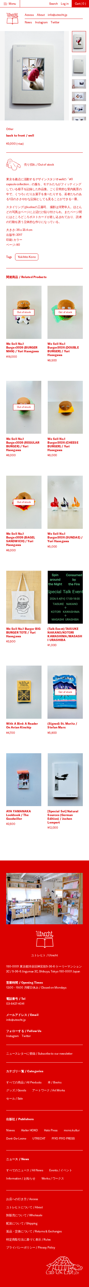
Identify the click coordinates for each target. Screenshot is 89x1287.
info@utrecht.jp (57, 15)
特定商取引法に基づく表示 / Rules (28, 1239)
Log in (65, 3)
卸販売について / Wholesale (24, 1215)
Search (53, 3)
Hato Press (51, 1130)
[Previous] (17, 75)
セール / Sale (14, 1098)
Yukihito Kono (27, 257)
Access (29, 15)
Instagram (41, 22)
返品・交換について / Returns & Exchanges (34, 1231)
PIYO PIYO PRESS (63, 1138)
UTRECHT (38, 1138)
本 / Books (55, 1082)
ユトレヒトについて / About (24, 1207)
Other (9, 129)
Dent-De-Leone (16, 1138)
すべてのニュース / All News (24, 1170)
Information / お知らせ (20, 1178)
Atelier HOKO (29, 1130)
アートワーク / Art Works (48, 1090)
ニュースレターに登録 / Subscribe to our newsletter (39, 1053)
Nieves (10, 1130)
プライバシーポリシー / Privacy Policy (30, 1247)
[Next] (51, 75)
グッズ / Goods (16, 1090)
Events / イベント (60, 1170)
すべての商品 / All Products (24, 1082)
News (28, 22)
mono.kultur (71, 1130)
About (41, 15)
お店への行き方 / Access (22, 1199)
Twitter (55, 22)
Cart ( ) (80, 3)
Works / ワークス (53, 1178)
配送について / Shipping (21, 1223)
